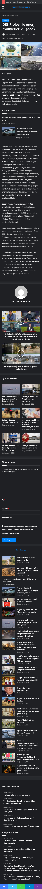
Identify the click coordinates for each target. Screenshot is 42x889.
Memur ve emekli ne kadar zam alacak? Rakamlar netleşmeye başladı (30, 423)
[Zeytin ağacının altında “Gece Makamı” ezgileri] (8, 612)
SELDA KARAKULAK (12, 34)
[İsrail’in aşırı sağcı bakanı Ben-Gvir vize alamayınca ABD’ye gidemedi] (8, 659)
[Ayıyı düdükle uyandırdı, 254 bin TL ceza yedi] (8, 733)
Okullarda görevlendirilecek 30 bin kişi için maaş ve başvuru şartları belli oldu (27, 744)
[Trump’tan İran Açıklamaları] (8, 691)
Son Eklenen (21, 550)
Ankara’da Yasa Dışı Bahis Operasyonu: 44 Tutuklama (10, 447)
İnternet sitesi (7, 517)
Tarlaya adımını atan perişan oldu (26, 558)
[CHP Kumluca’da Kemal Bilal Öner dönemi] (8, 602)
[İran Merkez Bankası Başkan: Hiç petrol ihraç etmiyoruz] (11, 389)
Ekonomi (15, 15)
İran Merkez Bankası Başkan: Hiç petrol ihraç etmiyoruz (10, 399)
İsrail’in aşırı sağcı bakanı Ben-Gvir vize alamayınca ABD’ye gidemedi (28, 658)
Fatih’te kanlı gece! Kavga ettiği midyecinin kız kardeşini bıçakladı (28, 633)
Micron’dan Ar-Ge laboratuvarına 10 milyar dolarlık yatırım (26, 131)
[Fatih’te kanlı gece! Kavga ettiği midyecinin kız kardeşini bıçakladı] (8, 634)
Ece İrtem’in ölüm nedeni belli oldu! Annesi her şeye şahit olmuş (28, 711)
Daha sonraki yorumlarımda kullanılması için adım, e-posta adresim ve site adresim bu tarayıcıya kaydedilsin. (19, 529)
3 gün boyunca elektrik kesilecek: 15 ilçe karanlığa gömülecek (28, 768)
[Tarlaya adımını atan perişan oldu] (8, 560)
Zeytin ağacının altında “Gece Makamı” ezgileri (27, 610)
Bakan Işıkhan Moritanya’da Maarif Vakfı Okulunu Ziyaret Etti (28, 757)
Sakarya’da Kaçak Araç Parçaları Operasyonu (30, 399)
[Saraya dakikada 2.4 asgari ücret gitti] (31, 438)
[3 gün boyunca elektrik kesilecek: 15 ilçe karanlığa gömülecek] (8, 769)
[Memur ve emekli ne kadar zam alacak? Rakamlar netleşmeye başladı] (31, 413)
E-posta (5, 509)
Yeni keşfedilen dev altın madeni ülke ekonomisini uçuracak (27, 570)
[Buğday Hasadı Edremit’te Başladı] (11, 413)
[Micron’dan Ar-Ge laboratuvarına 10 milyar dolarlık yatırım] (8, 131)
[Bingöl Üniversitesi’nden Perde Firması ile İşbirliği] (8, 681)
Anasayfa (7, 15)
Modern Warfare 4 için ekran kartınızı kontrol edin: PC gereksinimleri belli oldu (26, 646)
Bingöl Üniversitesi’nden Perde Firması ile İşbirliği (27, 679)
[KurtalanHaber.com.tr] (21, 7)
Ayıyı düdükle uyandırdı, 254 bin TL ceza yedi (27, 731)
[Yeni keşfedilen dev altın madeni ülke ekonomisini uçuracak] (8, 571)
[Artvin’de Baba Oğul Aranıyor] (8, 723)
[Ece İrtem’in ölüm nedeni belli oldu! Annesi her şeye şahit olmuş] (8, 712)
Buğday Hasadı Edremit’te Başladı (10, 421)
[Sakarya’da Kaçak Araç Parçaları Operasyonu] (31, 389)
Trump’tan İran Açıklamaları (23, 689)
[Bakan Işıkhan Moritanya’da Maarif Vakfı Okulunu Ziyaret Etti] (8, 757)
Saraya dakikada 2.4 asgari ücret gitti (31, 446)
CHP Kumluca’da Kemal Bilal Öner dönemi (27, 600)
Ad (3, 500)
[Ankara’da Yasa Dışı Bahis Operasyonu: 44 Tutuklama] (11, 438)
